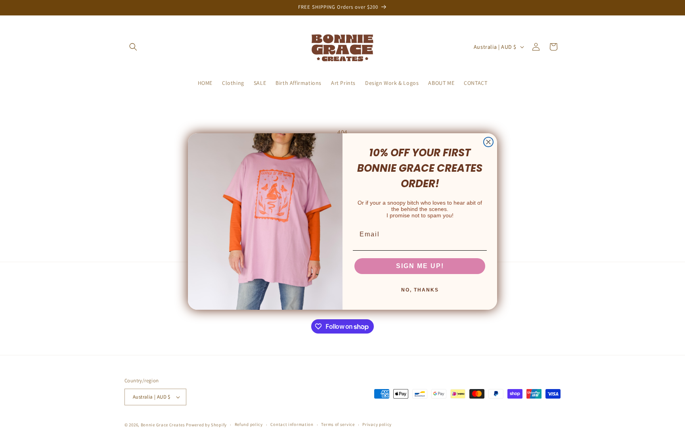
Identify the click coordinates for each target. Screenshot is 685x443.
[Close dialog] (488, 142)
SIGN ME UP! (420, 266)
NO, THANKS (420, 290)
